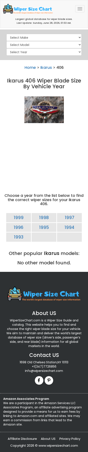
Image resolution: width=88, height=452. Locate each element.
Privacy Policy (69, 438)
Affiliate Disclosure (22, 438)
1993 (18, 237)
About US (48, 438)
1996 (18, 227)
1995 (44, 227)
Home (30, 67)
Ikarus (46, 67)
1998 (44, 218)
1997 (69, 218)
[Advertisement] (44, 154)
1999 (18, 218)
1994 (69, 227)
